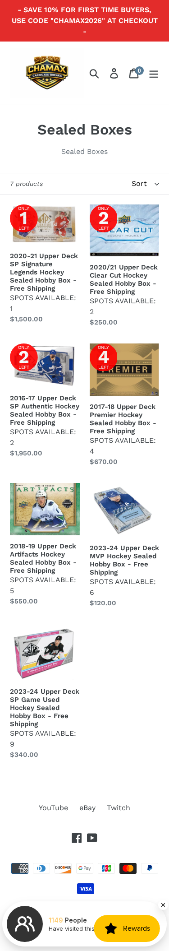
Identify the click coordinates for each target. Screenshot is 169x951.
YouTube (53, 807)
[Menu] (154, 73)
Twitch (118, 807)
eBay (87, 807)
